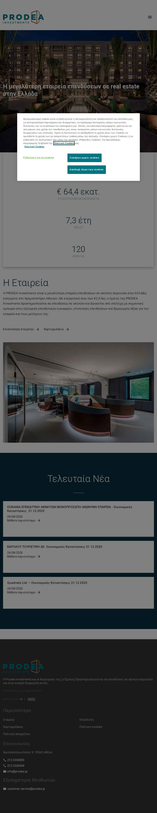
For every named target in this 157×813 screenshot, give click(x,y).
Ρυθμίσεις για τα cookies (38, 157)
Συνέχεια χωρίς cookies (84, 157)
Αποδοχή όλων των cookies (87, 169)
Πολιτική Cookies (64, 143)
